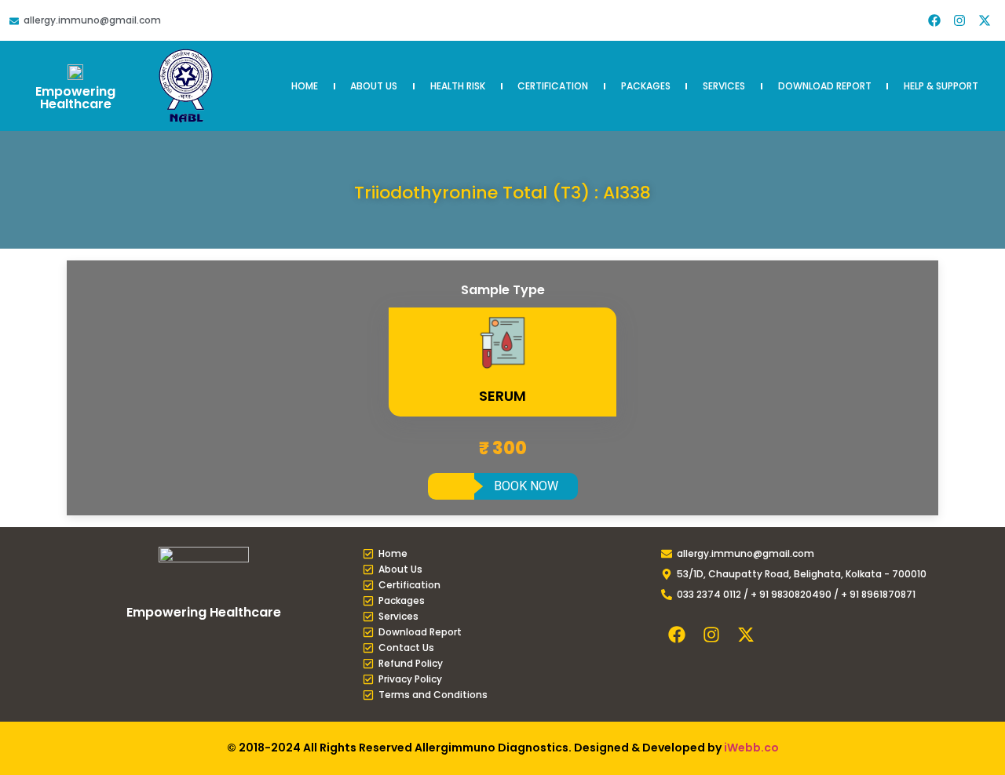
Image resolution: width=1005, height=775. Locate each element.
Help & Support (941, 86)
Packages (646, 86)
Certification (552, 86)
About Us (373, 86)
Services (724, 86)
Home (304, 86)
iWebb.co (751, 747)
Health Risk (457, 86)
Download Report (825, 86)
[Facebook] (934, 20)
